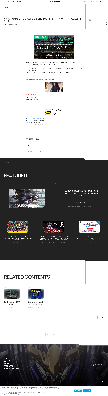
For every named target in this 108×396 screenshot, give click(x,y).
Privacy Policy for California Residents (9, 393)
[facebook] (106, 24)
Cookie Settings (78, 390)
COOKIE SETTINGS (98, 364)
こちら (36, 99)
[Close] (106, 390)
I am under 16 (87, 390)
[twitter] (106, 22)
